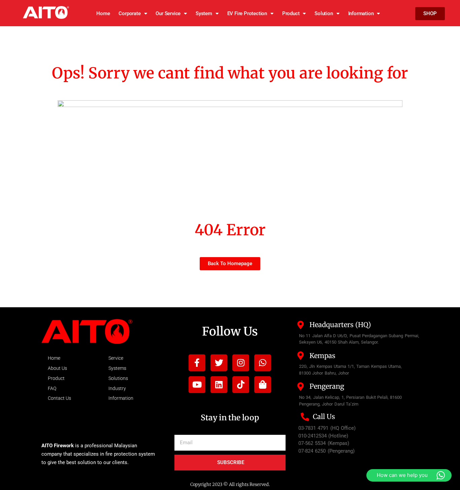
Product (291, 13)
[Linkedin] (218, 384)
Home (103, 13)
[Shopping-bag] (262, 384)
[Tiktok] (240, 384)
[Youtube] (197, 384)
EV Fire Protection (247, 13)
